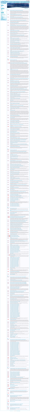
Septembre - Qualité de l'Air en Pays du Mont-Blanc (15, 257)
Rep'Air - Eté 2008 (12, 332)
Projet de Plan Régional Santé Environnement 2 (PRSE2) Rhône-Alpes (16, 124)
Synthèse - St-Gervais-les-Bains (13, 335)
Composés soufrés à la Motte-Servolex (13, 317)
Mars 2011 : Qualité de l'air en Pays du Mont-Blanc (15, 132)
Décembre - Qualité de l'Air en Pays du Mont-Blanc (15, 246)
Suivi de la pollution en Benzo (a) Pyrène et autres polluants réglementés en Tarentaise (18, 151)
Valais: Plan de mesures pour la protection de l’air (14, 271)
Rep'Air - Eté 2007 (12, 364)
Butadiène (2, 18)
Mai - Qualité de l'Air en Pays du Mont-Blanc (14, 308)
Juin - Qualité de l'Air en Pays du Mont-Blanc (14, 309)
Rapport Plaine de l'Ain (12, 384)
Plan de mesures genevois (12, 401)
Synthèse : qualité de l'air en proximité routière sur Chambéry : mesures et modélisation (18, 282)
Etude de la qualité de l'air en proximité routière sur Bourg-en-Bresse (16, 10)
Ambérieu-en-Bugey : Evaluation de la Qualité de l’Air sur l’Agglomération (17, 295)
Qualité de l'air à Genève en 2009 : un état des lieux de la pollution (16, 229)
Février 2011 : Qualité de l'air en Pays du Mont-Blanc (15, 137)
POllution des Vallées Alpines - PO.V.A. (13, 396)
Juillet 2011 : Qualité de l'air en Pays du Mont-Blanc (15, 115)
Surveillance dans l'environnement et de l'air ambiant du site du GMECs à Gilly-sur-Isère (18, 184)
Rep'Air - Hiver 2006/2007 (12, 361)
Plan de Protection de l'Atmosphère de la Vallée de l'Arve (15, 44)
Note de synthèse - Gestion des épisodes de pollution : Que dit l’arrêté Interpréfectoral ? (18, 139)
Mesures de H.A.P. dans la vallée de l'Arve (14, 302)
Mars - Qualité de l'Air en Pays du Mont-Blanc (14, 203)
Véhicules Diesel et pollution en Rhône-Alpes (14, 22)
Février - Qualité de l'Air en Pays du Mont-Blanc (14, 259)
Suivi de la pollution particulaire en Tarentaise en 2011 (15, 74)
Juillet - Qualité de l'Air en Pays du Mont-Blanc (14, 187)
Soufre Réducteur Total (3, 19)
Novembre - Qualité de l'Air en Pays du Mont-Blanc (15, 247)
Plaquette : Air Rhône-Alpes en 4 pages (13, 32)
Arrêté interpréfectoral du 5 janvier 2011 (14, 142)
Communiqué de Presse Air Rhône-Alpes (14, 56)
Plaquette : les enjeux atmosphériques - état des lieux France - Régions (16, 105)
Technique (2, 10)
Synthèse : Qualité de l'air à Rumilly (13, 212)
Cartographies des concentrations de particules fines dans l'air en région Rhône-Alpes (18, 221)
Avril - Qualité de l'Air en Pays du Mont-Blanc (14, 261)
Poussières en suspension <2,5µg (3, 15)
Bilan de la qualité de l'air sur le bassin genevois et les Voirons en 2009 (16, 217)
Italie (1, 6)
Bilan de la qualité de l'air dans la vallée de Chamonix (15, 382)
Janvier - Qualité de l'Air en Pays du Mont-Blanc (14, 258)
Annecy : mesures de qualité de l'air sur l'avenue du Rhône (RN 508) (16, 377)
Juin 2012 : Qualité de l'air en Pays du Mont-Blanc (14, 30)
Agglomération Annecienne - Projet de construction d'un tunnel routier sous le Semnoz (18, 368)
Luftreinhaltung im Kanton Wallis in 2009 (14, 231)
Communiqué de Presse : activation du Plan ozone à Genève (15, 126)
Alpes (1, 9)
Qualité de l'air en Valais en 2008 (13, 319)
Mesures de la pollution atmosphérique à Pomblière (15, 82)
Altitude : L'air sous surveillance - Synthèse (14, 235)
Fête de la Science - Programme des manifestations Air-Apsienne (16, 180)
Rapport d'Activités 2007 (12, 355)
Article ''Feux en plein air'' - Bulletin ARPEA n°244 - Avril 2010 (15, 195)
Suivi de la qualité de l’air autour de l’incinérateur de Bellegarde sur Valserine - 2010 (18, 191)
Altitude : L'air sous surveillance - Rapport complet (14, 236)
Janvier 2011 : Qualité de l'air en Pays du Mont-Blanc (15, 146)
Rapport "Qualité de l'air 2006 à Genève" (14, 385)
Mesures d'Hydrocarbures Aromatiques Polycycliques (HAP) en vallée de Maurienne (18, 339)
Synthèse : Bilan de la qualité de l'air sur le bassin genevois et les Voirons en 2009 (17, 216)
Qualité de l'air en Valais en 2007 (13, 357)
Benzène (2, 16)
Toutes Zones (2, 5)
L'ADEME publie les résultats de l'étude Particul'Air (14, 52)
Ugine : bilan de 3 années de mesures (13, 154)
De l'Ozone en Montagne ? (12, 386)
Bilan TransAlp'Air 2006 (12, 388)
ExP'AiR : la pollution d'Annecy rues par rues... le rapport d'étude (16, 395)
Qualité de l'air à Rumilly (12, 213)
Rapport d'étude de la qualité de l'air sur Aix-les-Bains (15, 329)
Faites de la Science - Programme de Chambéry (14, 248)
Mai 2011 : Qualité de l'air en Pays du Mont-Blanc (14, 122)
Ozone (1, 13)
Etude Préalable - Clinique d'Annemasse (14, 358)
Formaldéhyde (2, 17)
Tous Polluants (2, 12)
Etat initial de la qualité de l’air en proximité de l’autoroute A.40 (16, 160)
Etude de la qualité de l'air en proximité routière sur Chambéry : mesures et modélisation (18, 283)
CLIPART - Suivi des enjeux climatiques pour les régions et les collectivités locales (17, 91)
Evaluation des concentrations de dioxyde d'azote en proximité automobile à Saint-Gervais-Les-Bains (19, 78)
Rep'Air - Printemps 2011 (12, 117)
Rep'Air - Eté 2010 (12, 175)
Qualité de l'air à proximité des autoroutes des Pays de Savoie (16, 14)
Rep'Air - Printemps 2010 (12, 189)
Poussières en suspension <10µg (3, 14)
